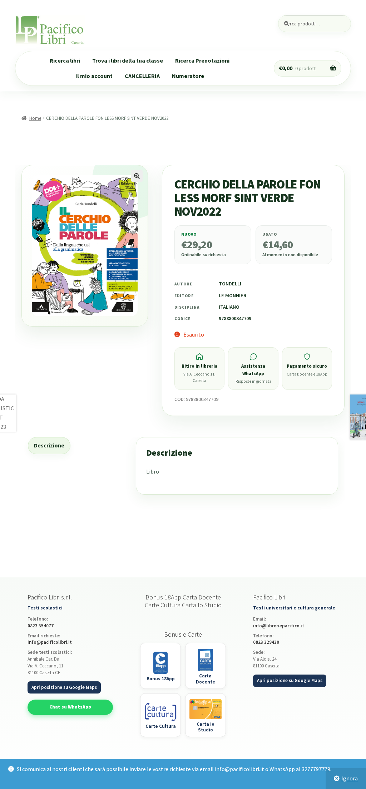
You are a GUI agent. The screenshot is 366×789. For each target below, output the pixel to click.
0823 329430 (266, 642)
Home (35, 118)
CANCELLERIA (142, 75)
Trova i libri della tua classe (127, 60)
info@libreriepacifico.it (278, 626)
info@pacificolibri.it (50, 642)
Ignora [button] (349, 778)
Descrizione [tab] (49, 445)
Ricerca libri (65, 60)
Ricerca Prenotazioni (202, 60)
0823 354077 (41, 626)
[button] (137, 176)
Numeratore (188, 75)
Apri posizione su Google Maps (64, 687)
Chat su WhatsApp (70, 707)
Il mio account (94, 75)
